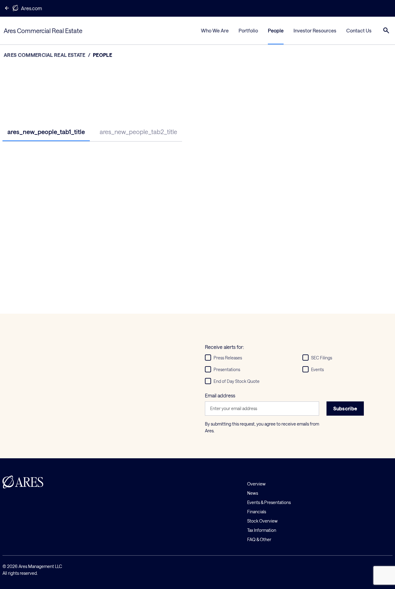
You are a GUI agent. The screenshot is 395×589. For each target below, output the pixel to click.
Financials (256, 511)
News (252, 493)
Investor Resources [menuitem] (314, 30)
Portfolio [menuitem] (248, 30)
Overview (256, 483)
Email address (220, 395)
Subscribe (345, 408)
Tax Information (261, 530)
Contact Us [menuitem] (359, 30)
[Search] (386, 30)
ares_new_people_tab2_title (138, 131)
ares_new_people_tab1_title (46, 131)
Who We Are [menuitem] (215, 30)
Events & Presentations (269, 502)
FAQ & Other (259, 539)
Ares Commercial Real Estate (44, 55)
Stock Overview (262, 520)
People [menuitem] (276, 30)
